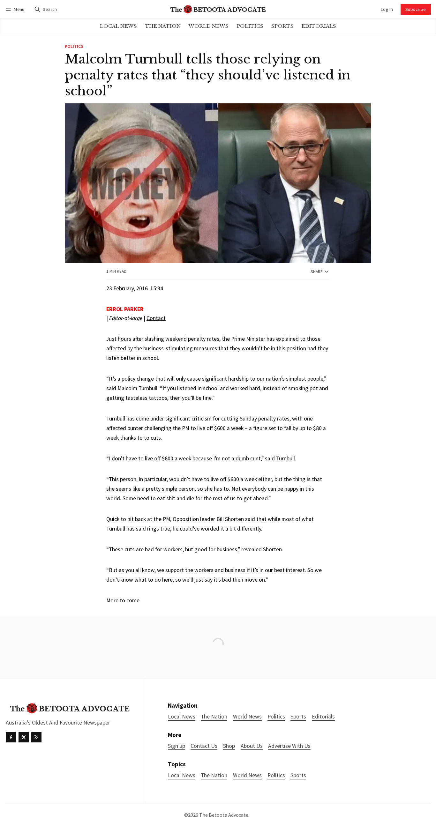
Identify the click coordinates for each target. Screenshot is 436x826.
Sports (298, 775)
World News (247, 775)
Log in (387, 9)
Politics (74, 46)
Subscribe (415, 9)
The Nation (214, 775)
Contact (156, 318)
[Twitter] (24, 737)
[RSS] (36, 737)
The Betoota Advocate (223, 815)
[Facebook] (11, 737)
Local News (181, 775)
